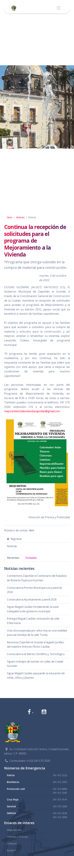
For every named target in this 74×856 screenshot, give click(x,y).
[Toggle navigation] (58, 8)
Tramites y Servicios (17, 836)
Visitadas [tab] (31, 558)
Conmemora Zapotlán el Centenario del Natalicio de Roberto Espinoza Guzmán (37, 578)
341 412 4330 (60, 813)
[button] (30, 712)
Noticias (20, 217)
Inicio (9, 217)
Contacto (12, 843)
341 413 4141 (60, 799)
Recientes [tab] (13, 558)
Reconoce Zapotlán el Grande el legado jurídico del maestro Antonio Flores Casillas (35, 644)
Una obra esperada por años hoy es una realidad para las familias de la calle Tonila (37, 633)
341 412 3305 (60, 782)
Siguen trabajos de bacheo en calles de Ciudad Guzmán (35, 664)
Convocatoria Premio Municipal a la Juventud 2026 (34, 590)
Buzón (10, 850)
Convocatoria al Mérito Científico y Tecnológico (36, 654)
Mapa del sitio (14, 830)
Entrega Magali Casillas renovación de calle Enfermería (33, 621)
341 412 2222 (60, 775)
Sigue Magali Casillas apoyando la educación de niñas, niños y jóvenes (36, 675)
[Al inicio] (14, 8)
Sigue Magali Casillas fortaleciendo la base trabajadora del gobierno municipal (33, 609)
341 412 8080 (60, 789)
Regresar (16, 539)
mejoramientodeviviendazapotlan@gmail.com (32, 411)
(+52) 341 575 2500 (38, 761)
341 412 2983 (60, 817)
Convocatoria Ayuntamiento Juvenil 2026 (32, 599)
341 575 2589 (60, 806)
